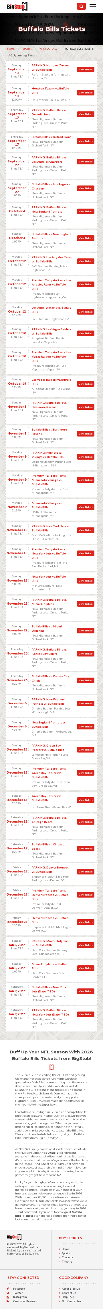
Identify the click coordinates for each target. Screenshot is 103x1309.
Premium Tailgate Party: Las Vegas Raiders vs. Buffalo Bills (51, 356)
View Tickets (86, 69)
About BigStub (71, 1288)
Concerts (67, 1257)
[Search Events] (81, 6)
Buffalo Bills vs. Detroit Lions (51, 136)
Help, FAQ (68, 1296)
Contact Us (69, 1292)
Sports (27, 48)
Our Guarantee (71, 1301)
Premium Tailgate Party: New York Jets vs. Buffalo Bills (49, 553)
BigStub (24, 1247)
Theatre (67, 1261)
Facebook (19, 1288)
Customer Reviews (25, 1301)
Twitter (18, 1293)
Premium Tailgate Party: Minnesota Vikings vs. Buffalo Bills (49, 480)
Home (11, 48)
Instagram (20, 1297)
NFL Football (48, 48)
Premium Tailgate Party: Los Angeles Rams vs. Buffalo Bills (51, 284)
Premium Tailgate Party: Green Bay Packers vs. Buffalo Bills (49, 773)
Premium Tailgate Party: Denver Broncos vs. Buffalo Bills (50, 895)
